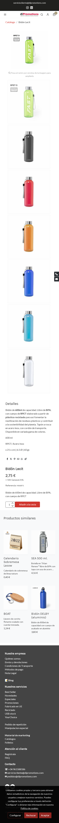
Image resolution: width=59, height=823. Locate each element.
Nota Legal (10, 673)
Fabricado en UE (13, 706)
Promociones (12, 702)
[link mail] (56, 279)
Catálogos (10, 738)
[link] (29, 14)
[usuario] (48, 14)
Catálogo (10, 22)
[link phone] (56, 274)
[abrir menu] (5, 14)
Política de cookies (29, 808)
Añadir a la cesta (27, 504)
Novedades (11, 695)
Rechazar (31, 815)
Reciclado (10, 709)
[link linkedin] (31, 7)
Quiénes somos (13, 658)
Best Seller (10, 691)
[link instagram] (27, 7)
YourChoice (11, 717)
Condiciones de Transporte (19, 665)
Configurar (15, 815)
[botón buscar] (41, 14)
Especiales (10, 699)
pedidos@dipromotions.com (22, 776)
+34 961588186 (16, 769)
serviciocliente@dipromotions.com (29, 3)
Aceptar (45, 815)
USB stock (10, 713)
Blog (10, 680)
